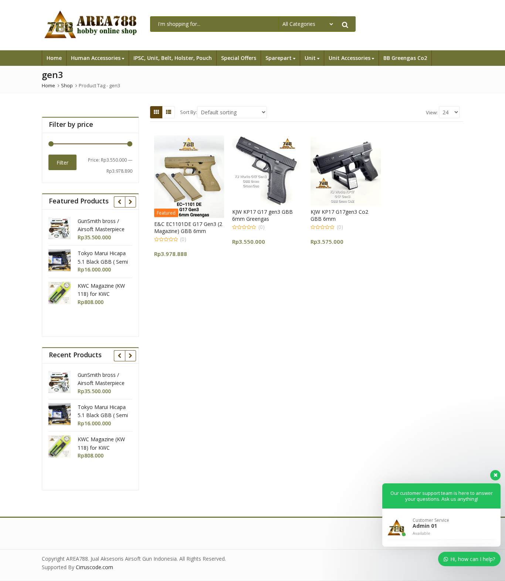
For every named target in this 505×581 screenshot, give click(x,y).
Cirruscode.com (94, 567)
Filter (62, 162)
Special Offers (238, 57)
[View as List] (168, 112)
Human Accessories (96, 57)
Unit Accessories (350, 57)
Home (54, 57)
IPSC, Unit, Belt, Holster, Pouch (172, 57)
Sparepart (279, 57)
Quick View (192, 224)
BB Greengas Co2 (405, 57)
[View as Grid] (156, 112)
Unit (311, 57)
